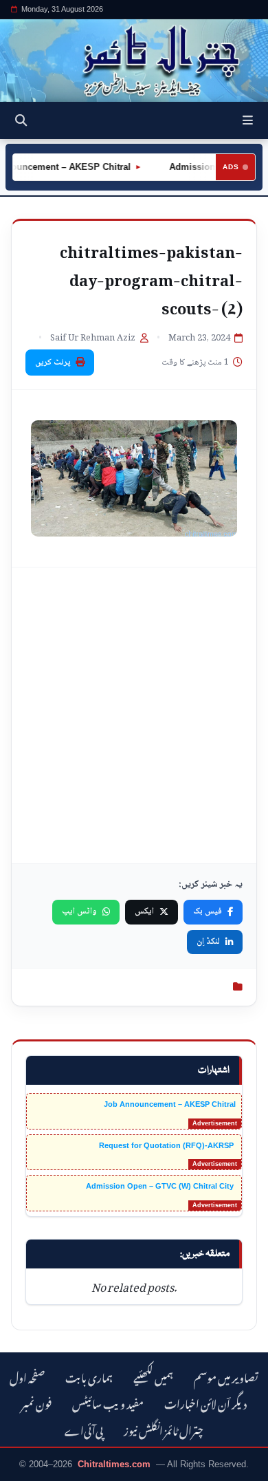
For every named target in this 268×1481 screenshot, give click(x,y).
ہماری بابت (89, 1376)
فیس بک (207, 911)
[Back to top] (24, 1468)
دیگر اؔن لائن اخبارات (205, 1402)
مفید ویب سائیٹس (108, 1402)
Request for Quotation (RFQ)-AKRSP (167, 1145)
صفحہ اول (27, 1376)
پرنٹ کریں (53, 362)
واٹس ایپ (79, 911)
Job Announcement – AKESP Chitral (170, 1104)
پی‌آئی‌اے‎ (84, 1429)
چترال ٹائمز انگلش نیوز (163, 1429)
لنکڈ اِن (208, 941)
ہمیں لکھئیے (153, 1376)
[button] (248, 120)
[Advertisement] (134, 715)
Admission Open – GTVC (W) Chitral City (161, 1186)
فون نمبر (36, 1402)
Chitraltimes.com (114, 1464)
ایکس (144, 911)
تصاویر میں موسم (226, 1376)
